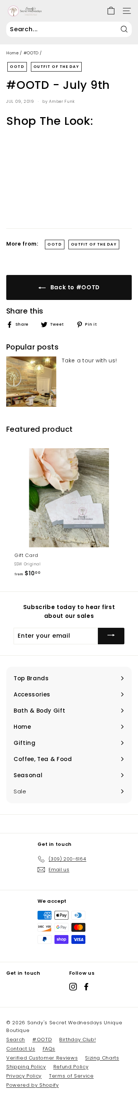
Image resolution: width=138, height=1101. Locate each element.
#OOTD (31, 53)
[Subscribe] (111, 636)
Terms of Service (71, 1075)
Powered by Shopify (32, 1085)
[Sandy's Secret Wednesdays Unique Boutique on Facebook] (86, 986)
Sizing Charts (102, 1057)
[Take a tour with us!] (31, 381)
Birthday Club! (77, 1039)
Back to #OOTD (74, 287)
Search (15, 1039)
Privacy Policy (24, 1075)
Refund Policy (70, 1066)
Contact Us (20, 1048)
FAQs (49, 1048)
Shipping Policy (26, 1066)
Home (12, 53)
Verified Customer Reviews (42, 1057)
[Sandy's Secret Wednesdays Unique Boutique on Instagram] (73, 986)
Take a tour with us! (89, 360)
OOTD (17, 66)
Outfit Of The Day (56, 66)
